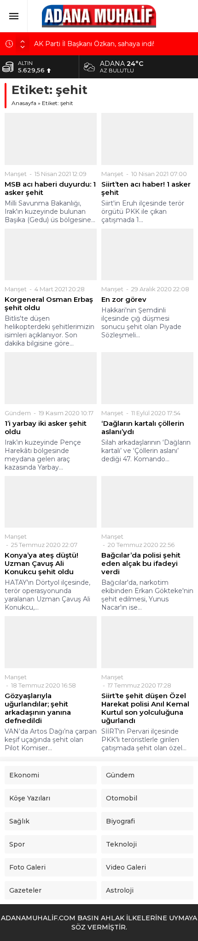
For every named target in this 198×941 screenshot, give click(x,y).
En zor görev (123, 299)
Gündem (18, 413)
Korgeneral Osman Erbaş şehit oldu (49, 303)
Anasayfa (24, 103)
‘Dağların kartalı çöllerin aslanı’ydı (142, 427)
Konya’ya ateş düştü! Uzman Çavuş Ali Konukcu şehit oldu (41, 563)
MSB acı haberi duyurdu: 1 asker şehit (50, 188)
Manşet (16, 173)
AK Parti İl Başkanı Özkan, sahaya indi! (94, 44)
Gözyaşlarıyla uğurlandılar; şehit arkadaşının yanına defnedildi (38, 708)
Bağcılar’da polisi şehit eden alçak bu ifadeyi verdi (141, 563)
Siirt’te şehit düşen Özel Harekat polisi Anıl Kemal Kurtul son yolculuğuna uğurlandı (145, 708)
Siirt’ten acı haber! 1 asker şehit (146, 188)
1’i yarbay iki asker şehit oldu (46, 427)
